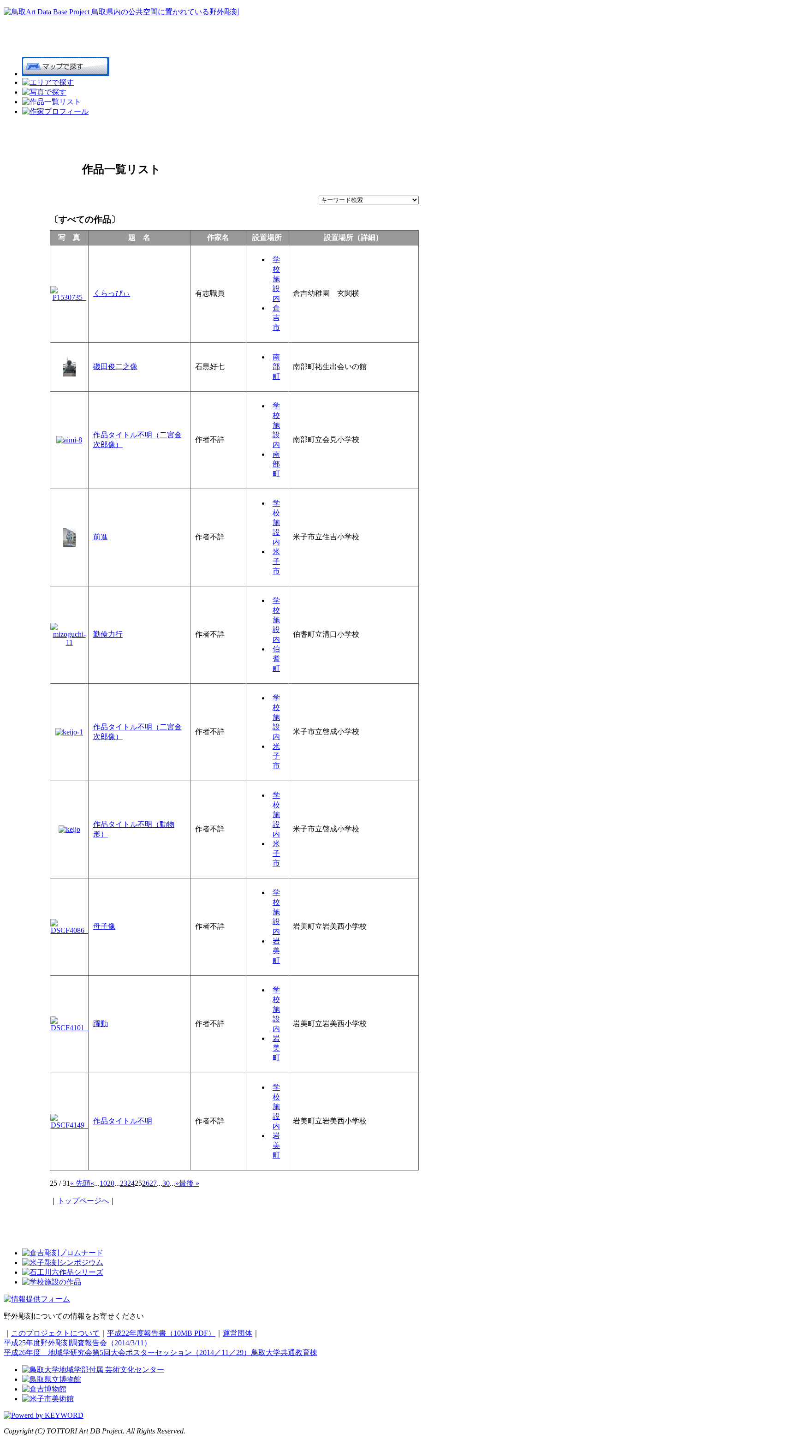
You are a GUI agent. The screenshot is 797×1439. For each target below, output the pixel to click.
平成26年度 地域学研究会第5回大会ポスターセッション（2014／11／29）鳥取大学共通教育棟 (160, 1352)
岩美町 (276, 950)
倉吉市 (276, 317)
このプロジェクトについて (55, 1333)
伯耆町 (276, 658)
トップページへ (83, 1201)
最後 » (189, 1183)
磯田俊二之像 (115, 366)
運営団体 (237, 1333)
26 (145, 1183)
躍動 (100, 1023)
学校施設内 (276, 279)
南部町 (276, 366)
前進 (100, 537)
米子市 (276, 561)
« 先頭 (80, 1183)
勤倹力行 (108, 634)
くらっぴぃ (111, 293)
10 (103, 1183)
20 (110, 1183)
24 (131, 1183)
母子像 (104, 926)
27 (153, 1183)
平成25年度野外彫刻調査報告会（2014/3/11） (77, 1343)
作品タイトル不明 (122, 1121)
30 (166, 1183)
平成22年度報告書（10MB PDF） (161, 1333)
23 (123, 1183)
